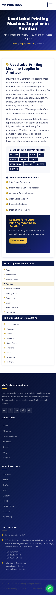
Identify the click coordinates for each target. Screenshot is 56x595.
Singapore (11, 357)
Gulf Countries (13, 324)
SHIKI (5, 479)
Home (14, 44)
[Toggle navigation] (50, 5)
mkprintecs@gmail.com (16, 563)
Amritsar (10, 284)
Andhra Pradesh (13, 289)
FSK (5, 490)
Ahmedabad (11, 275)
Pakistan (10, 329)
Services (7, 441)
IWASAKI (7, 474)
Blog (5, 452)
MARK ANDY (8, 506)
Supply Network (27, 44)
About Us (7, 431)
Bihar (8, 303)
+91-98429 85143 (13, 552)
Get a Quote (18, 240)
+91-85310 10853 (13, 555)
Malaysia (10, 338)
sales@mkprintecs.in (15, 566)
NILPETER (7, 517)
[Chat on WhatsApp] (49, 588)
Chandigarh (11, 312)
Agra (8, 270)
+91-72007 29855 (14, 558)
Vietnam (10, 362)
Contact (6, 458)
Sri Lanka (11, 334)
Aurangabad (11, 293)
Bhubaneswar (12, 307)
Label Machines (10, 436)
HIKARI (6, 501)
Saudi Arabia (12, 343)
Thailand (10, 348)
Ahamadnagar (12, 279)
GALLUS (6, 512)
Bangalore (10, 298)
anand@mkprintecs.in (15, 569)
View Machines (20, 246)
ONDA (6, 485)
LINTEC (6, 496)
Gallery (6, 447)
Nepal (9, 352)
